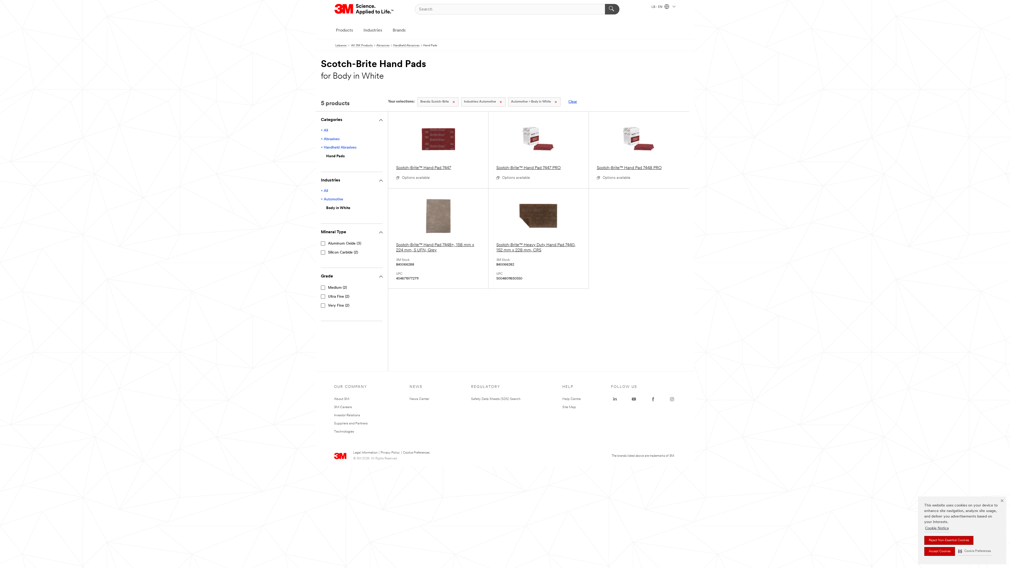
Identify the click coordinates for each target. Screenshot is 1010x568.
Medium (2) (337, 288)
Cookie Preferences (416, 452)
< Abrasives (330, 139)
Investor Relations (347, 415)
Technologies (344, 431)
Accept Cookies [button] (940, 551)
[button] (974, 551)
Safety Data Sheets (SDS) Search (496, 399)
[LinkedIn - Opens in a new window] (615, 399)
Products (344, 30)
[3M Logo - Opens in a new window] (364, 9)
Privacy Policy (390, 452)
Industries (372, 30)
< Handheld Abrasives (338, 148)
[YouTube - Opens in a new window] (634, 399)
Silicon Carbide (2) (343, 253)
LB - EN (657, 7)
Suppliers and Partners (351, 423)
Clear (572, 102)
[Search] (612, 9)
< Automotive (332, 199)
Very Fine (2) (338, 306)
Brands (399, 30)
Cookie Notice (937, 528)
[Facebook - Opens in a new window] (653, 399)
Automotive (480, 101)
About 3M (341, 399)
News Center (419, 399)
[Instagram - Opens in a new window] (672, 399)
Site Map (569, 407)
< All (324, 131)
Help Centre (571, 399)
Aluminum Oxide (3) (344, 244)
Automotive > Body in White (531, 101)
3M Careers (343, 407)
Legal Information (365, 452)
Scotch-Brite (434, 101)
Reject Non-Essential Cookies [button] (949, 540)
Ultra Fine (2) (338, 297)
